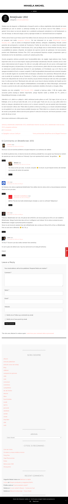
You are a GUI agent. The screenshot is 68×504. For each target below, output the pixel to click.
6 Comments (7, 130)
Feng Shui (7, 455)
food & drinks (8, 399)
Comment (8, 272)
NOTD (6, 405)
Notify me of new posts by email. (17, 319)
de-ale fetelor (8, 390)
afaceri (6, 359)
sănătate (6, 411)
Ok (30, 501)
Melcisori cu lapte (25, 479)
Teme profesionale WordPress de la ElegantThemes (49, 133)
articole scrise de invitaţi (11, 364)
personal (6, 408)
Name (7, 290)
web (5, 425)
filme (5, 396)
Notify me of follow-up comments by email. (20, 315)
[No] (66, 500)
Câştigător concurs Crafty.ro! (11, 133)
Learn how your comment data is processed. (40, 333)
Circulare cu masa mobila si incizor (14, 452)
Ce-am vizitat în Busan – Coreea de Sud (22, 488)
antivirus (63, 28)
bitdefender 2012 (20, 125)
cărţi (5, 376)
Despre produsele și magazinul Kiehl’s (21, 482)
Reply (3, 160)
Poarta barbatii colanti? (20, 485)
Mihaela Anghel (34, 5)
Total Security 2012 (26, 90)
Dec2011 (5, 19)
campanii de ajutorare (10, 373)
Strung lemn (7, 467)
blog (5, 367)
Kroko (5, 461)
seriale (6, 414)
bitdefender (11, 125)
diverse (6, 393)
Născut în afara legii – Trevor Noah (20, 491)
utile (5, 422)
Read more (36, 501)
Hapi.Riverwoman (9, 458)
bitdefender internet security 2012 (37, 125)
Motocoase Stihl (9, 464)
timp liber (6, 419)
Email (7, 298)
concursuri (7, 382)
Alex (8, 212)
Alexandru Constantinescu (21, 196)
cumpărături (7, 388)
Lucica (6, 482)
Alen (8, 182)
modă (5, 402)
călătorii (6, 370)
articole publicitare (23, 20)
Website (7, 307)
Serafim (9, 144)
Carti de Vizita (8, 449)
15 (5, 17)
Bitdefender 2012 (19, 16)
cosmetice (7, 385)
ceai (5, 379)
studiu (5, 416)
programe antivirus (24, 40)
